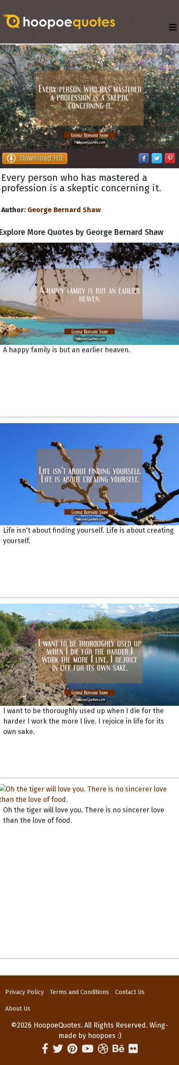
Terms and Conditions (79, 992)
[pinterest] (72, 1049)
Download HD (41, 158)
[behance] (118, 1049)
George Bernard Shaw (64, 210)
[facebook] (45, 1049)
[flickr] (133, 1049)
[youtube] (87, 1049)
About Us (17, 1008)
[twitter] (58, 1049)
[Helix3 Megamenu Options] (173, 28)
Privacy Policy (24, 992)
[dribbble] (103, 1049)
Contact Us (130, 992)
